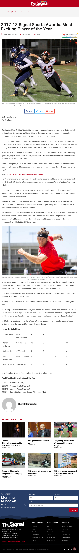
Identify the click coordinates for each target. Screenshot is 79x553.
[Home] (4, 12)
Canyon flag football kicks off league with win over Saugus (64, 443)
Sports (30, 174)
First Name (32, 494)
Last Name (57, 494)
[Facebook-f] (64, 549)
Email (30, 502)
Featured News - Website (22, 12)
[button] (6, 3)
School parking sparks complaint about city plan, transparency (12, 473)
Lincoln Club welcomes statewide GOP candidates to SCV (12, 443)
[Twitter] (68, 549)
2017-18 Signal (12, 174)
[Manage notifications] (74, 548)
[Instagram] (71, 549)
